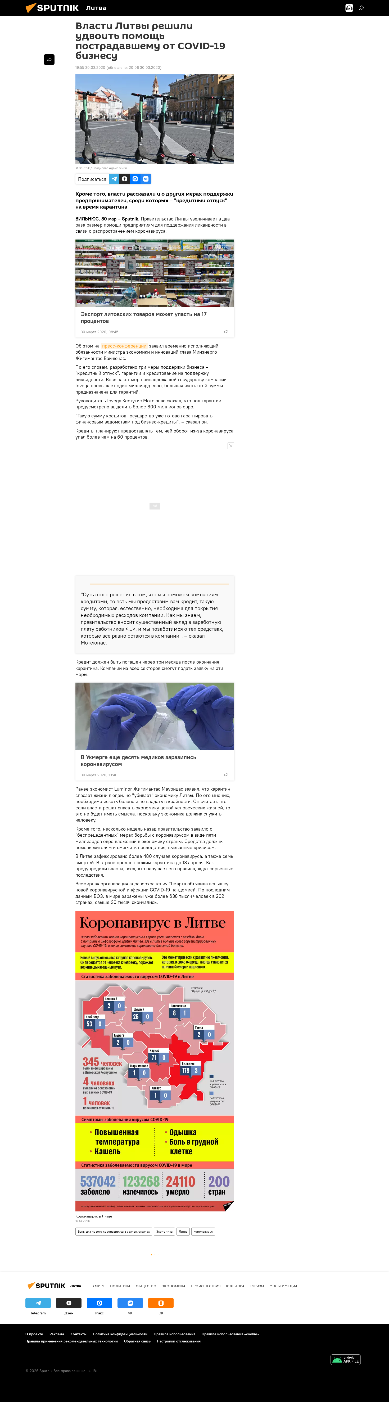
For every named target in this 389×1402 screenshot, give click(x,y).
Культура (235, 1285)
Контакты (78, 1334)
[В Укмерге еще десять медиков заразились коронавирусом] (154, 716)
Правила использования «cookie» (230, 1334)
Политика (120, 1285)
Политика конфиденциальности (120, 1334)
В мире (98, 1285)
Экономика (164, 1231)
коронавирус (203, 1231)
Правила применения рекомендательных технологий (71, 1341)
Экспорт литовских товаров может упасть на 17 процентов (144, 317)
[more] (226, 331)
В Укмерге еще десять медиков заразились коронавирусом (138, 760)
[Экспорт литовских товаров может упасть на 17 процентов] (154, 273)
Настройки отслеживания (179, 1341)
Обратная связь (137, 1341)
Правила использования (174, 1334)
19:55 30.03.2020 (90, 67)
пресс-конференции (124, 346)
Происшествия (206, 1285)
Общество (146, 1285)
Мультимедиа (283, 1285)
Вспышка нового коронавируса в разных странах (114, 1231)
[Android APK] (346, 1360)
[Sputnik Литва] (54, 14)
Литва (183, 1231)
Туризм (257, 1285)
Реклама (56, 1334)
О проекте (34, 1334)
